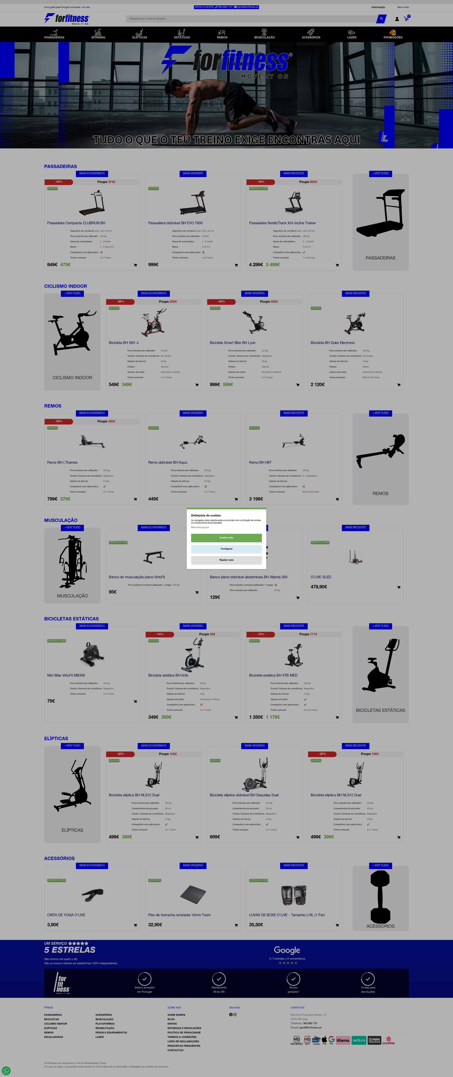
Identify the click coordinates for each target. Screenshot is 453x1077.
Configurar (227, 549)
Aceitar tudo (226, 538)
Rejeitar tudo (226, 560)
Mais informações (200, 528)
